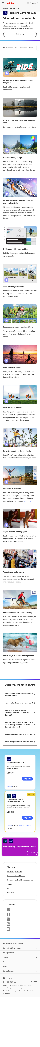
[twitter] (11, 982)
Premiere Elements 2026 (10, 9)
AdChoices (7, 993)
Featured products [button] (8, 971)
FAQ (8, 888)
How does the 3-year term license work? (19, 703)
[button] (27, 3)
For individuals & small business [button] (13, 943)
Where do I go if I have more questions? (19, 742)
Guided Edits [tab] (33, 48)
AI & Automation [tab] (21, 48)
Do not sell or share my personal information (14, 991)
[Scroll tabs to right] (38, 47)
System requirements (14, 872)
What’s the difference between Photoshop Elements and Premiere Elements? (17, 712)
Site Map (29, 991)
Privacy (29, 985)
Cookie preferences (16, 988)
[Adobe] (10, 3)
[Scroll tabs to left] (1, 47)
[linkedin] (15, 982)
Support (9, 884)
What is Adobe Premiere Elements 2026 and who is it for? (19, 694)
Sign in (34, 3)
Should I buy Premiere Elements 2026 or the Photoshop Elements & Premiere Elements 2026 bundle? (19, 724)
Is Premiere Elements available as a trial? (19, 734)
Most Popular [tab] (8, 48)
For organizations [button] (8, 953)
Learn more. (14, 769)
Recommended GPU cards (16, 876)
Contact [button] (5, 962)
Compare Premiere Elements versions (20, 880)
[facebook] (4, 982)
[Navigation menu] (3, 3)
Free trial (32, 853)
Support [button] (5, 957)
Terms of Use (6, 988)
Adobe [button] (5, 966)
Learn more (28, 501)
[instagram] (8, 982)
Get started (10, 892)
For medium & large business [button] (12, 948)
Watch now (20, 34)
